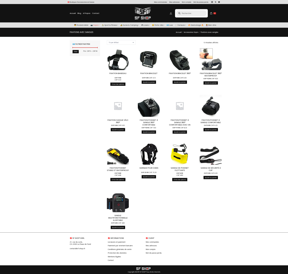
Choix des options (118, 84)
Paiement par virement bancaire (120, 245)
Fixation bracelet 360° (180, 73)
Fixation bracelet (149, 73)
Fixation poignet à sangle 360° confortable (149, 122)
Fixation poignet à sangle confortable (211, 121)
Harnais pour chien (149, 168)
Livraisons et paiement (116, 242)
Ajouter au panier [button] (149, 82)
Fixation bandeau (117, 73)
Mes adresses (151, 245)
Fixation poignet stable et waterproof (118, 169)
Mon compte (150, 249)
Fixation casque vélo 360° (117, 121)
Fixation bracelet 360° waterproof (211, 74)
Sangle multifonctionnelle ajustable (118, 218)
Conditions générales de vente (120, 249)
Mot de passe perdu (154, 253)
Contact (111, 260)
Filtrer (75, 52)
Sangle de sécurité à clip (211, 169)
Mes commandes (152, 242)
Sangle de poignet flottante (180, 169)
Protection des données (117, 253)
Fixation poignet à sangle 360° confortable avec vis (179, 122)
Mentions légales (114, 257)
